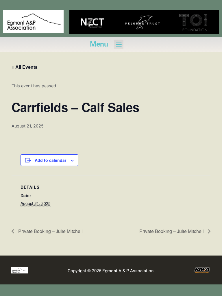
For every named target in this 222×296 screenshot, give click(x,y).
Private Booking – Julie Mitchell (50, 231)
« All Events (25, 67)
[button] (118, 44)
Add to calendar (50, 160)
